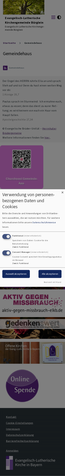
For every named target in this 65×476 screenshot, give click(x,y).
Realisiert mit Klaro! (52, 282)
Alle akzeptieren (50, 274)
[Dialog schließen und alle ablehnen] (62, 191)
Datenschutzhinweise (44, 222)
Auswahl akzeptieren (16, 274)
